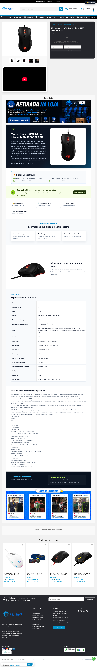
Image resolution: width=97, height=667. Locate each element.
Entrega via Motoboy (38, 615)
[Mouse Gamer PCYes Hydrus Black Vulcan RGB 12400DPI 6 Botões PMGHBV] (60, 565)
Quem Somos (36, 628)
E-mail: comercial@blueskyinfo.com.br (60, 616)
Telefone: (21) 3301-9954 (60, 611)
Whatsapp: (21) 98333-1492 (61, 613)
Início (54, 24)
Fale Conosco (58, 627)
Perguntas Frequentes (38, 617)
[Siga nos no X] (81, 611)
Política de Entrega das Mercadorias (38, 623)
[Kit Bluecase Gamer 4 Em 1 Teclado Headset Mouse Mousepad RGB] (37, 565)
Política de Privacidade (38, 626)
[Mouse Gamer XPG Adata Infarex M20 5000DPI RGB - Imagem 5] (36, 60)
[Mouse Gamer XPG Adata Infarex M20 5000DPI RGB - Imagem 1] (11, 60)
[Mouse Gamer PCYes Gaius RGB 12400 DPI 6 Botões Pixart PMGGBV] (83, 565)
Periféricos (60, 24)
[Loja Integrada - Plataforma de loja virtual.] (88, 659)
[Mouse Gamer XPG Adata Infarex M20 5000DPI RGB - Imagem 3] (24, 60)
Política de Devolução (38, 620)
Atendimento (36, 611)
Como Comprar (36, 613)
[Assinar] (90, 599)
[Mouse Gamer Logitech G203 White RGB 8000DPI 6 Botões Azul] (14, 565)
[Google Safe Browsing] (80, 649)
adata (92, 33)
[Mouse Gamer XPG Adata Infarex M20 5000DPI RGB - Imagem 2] (18, 60)
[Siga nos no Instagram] (87, 611)
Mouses (74, 24)
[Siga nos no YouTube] (84, 611)
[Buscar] (61, 9)
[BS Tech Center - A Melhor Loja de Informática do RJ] (8, 9)
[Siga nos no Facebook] (78, 611)
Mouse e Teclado (67, 24)
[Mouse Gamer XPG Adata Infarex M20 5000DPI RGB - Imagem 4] (30, 60)
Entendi (29, 664)
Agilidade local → (79, 192)
